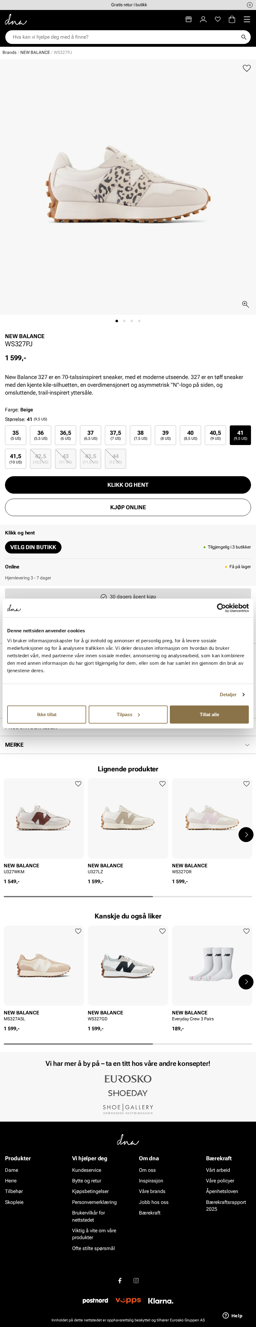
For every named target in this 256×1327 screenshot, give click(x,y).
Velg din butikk (33, 547)
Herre (11, 1181)
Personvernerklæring (94, 1202)
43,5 (90, 458)
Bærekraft (149, 1213)
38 (140, 435)
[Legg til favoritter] (247, 68)
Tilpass (124, 714)
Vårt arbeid (218, 1170)
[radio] (15, 435)
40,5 (215, 435)
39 (165, 435)
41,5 (15, 458)
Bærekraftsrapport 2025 (226, 1205)
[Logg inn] (203, 19)
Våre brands (152, 1191)
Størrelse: (15, 419)
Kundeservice (86, 1170)
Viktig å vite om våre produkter (94, 1234)
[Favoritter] (218, 19)
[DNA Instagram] (136, 1280)
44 (115, 458)
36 (40, 435)
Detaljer (228, 694)
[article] (44, 828)
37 (90, 435)
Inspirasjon (151, 1181)
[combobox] (125, 37)
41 (240, 435)
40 (190, 435)
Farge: (19, 410)
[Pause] (250, 5)
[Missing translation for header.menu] (247, 19)
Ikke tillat (47, 714)
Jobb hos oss (154, 1202)
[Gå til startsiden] (16, 19)
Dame (11, 1170)
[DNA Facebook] (119, 1280)
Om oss (147, 1170)
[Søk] (244, 37)
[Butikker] (188, 19)
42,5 (40, 458)
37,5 (115, 435)
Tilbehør (14, 1191)
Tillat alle (209, 714)
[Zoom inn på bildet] (246, 304)
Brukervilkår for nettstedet (88, 1216)
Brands (9, 52)
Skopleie (14, 1202)
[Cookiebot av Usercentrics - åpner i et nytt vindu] (221, 608)
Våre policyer (220, 1181)
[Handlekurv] (232, 19)
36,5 (65, 435)
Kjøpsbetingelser (90, 1191)
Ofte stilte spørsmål (93, 1248)
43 (65, 458)
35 (16, 435)
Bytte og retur (86, 1181)
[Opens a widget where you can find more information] (232, 1316)
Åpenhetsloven (222, 1191)
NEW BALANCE (35, 52)
